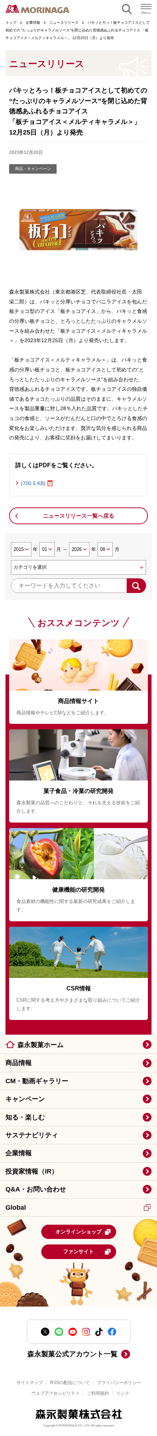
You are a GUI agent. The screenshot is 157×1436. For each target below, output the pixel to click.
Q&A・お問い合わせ (35, 1189)
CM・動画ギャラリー (36, 1081)
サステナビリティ (31, 1135)
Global (15, 1207)
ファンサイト (78, 1251)
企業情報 (18, 1153)
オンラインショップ (78, 1232)
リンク (122, 1393)
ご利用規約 (98, 1393)
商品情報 (18, 1062)
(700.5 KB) (33, 483)
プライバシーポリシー (119, 1382)
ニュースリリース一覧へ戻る (78, 516)
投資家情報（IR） (31, 1171)
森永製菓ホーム (41, 1044)
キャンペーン (25, 1099)
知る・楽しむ (25, 1117)
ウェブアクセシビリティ (55, 1393)
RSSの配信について (70, 1382)
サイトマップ (29, 1382)
